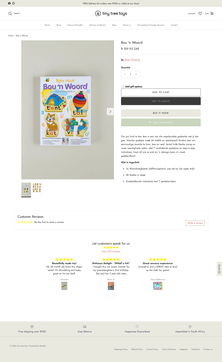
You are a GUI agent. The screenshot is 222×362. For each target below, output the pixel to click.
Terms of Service (169, 349)
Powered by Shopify (37, 345)
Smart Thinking (132, 60)
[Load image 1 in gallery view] (67, 109)
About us (127, 24)
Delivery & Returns (97, 24)
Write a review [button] (195, 223)
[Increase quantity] (137, 74)
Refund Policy (137, 349)
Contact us (207, 349)
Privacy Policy (152, 349)
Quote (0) (219, 268)
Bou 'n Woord (22, 35)
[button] (108, 294)
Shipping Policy (120, 349)
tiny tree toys (22, 345)
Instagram (184, 349)
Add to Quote (161, 101)
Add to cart (161, 92)
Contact (174, 24)
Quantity (125, 67)
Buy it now (161, 113)
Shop (58, 24)
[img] (111, 247)
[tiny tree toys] (111, 13)
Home (47, 24)
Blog (114, 24)
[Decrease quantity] (124, 74)
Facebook (195, 349)
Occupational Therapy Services (150, 24)
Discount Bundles (75, 24)
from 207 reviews (111, 251)
